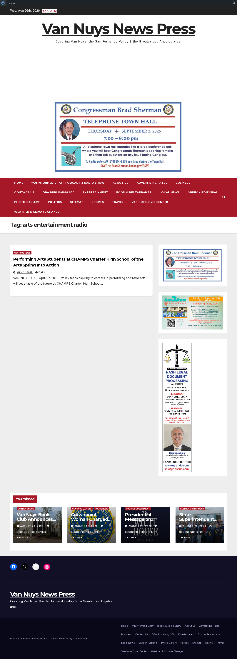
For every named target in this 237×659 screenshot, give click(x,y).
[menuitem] (3, 3)
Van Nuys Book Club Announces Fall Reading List (35, 519)
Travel (117, 202)
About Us (120, 182)
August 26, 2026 (32, 526)
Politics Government (138, 509)
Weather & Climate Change (36, 211)
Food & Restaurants (133, 192)
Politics (55, 202)
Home (18, 182)
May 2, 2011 (25, 272)
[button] (223, 197)
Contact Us (24, 192)
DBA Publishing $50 (58, 192)
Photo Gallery (27, 202)
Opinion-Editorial (203, 192)
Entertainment (95, 192)
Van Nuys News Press (118, 29)
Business (183, 182)
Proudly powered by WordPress (29, 638)
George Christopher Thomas (31, 535)
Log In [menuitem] (11, 2)
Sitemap (77, 202)
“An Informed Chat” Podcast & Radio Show (67, 182)
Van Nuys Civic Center (150, 202)
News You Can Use (81, 509)
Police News (101, 509)
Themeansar (80, 638)
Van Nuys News (22, 253)
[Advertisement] (118, 72)
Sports (97, 202)
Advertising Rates (152, 182)
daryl (43, 272)
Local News (170, 192)
